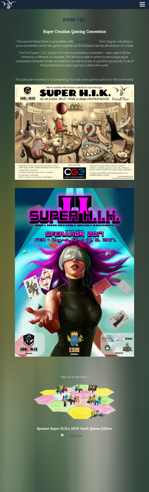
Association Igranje (86, 41)
